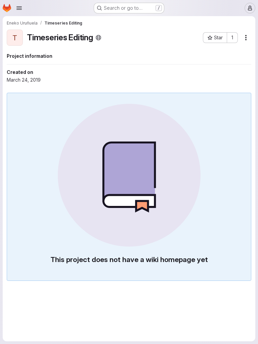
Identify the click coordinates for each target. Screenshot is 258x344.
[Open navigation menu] (19, 8)
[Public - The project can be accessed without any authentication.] (98, 37)
